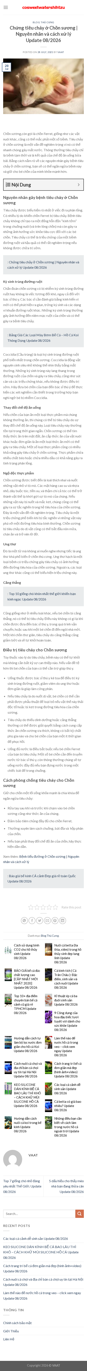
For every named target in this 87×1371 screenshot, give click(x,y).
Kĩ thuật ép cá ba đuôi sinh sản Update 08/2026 (66, 1000)
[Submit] (79, 1214)
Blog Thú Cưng (43, 22)
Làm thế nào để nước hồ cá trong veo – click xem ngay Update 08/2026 (66, 1046)
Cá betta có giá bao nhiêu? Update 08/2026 (67, 1106)
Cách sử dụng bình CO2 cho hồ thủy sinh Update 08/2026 (26, 951)
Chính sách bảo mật (17, 1323)
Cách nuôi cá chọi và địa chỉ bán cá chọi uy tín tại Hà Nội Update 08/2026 (28, 1070)
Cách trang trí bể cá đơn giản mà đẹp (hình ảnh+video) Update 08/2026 (68, 1070)
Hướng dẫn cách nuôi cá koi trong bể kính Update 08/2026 (27, 1124)
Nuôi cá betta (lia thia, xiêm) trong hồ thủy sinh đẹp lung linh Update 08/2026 (67, 953)
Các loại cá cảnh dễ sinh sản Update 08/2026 (67, 1089)
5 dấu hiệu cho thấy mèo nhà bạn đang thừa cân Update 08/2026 (66, 1186)
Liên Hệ (8, 1339)
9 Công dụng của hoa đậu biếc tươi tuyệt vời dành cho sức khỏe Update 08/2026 (67, 1021)
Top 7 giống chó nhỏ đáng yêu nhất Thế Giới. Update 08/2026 (22, 1186)
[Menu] (5, 7)
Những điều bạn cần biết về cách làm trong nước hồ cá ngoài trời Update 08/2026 (68, 1126)
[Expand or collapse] (78, 184)
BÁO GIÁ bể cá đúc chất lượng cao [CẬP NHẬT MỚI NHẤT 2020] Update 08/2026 (27, 979)
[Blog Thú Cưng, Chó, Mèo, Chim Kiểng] (43, 7)
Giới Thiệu (11, 1331)
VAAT (60, 52)
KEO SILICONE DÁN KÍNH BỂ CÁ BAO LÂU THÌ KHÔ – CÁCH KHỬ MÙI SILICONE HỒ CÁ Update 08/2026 (27, 1095)
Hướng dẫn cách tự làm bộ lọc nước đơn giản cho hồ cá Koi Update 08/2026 (28, 1044)
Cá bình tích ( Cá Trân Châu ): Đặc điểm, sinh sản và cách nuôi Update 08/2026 (66, 979)
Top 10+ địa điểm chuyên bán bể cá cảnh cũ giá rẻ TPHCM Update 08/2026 (25, 1004)
